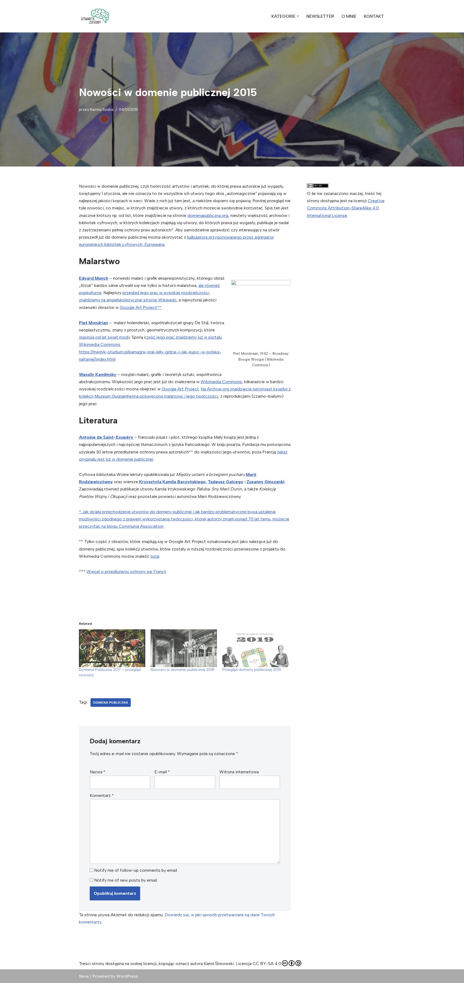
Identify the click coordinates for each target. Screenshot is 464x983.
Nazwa (98, 771)
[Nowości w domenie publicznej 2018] (184, 648)
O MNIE (349, 16)
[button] (95, 16)
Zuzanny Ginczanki (265, 481)
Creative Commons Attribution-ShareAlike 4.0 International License (346, 208)
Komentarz (102, 795)
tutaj (154, 556)
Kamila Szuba (101, 109)
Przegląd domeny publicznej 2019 (251, 669)
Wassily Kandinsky (97, 374)
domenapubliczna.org (207, 215)
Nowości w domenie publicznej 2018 (182, 669)
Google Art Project (180, 388)
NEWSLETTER (320, 16)
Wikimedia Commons (221, 381)
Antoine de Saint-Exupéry (106, 437)
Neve (84, 976)
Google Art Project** (140, 307)
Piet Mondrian (93, 322)
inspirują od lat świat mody (104, 337)
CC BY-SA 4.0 (267, 963)
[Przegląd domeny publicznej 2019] (255, 648)
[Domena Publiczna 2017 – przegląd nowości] (112, 648)
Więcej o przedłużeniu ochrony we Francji (126, 571)
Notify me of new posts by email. (126, 880)
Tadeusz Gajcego (225, 481)
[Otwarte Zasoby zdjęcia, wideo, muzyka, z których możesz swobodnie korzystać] (95, 16)
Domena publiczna (110, 702)
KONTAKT (374, 16)
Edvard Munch (93, 278)
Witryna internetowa (239, 771)
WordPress (127, 976)
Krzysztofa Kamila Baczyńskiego (172, 481)
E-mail (162, 771)
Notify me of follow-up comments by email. (136, 870)
